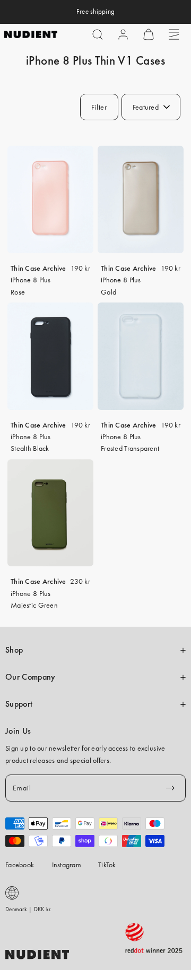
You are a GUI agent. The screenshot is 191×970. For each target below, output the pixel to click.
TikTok (107, 864)
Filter (99, 107)
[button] (97, 34)
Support (18, 704)
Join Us (18, 731)
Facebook (19, 864)
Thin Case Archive (38, 268)
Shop (14, 650)
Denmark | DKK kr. (28, 909)
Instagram (67, 864)
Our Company (30, 677)
